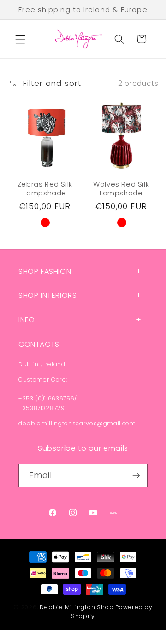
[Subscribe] (136, 476)
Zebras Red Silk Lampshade (45, 189)
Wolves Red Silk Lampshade (121, 189)
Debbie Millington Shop (76, 607)
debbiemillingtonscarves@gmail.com (77, 423)
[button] (20, 39)
